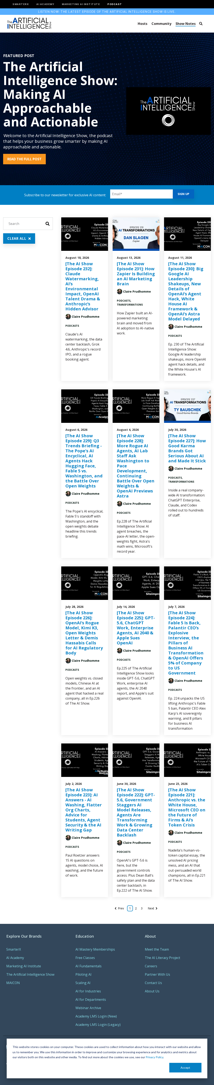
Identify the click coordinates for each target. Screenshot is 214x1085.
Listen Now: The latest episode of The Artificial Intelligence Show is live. (107, 11)
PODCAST (114, 4)
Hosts (142, 23)
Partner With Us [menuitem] (157, 974)
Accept (185, 1067)
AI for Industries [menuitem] (88, 991)
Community (161, 23)
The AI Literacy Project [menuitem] (162, 957)
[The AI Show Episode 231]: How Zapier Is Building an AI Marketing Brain (136, 274)
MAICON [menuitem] (13, 982)
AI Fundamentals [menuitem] (88, 966)
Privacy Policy (154, 1057)
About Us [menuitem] (152, 991)
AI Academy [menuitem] (15, 957)
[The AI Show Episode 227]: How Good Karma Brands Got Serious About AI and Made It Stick (187, 448)
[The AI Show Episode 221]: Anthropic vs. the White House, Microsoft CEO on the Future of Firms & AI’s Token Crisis (186, 807)
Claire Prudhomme (85, 317)
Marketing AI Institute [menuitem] (23, 966)
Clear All (17, 238)
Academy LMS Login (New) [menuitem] (96, 1016)
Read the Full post (24, 159)
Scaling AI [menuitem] (82, 982)
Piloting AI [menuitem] (83, 974)
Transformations (130, 304)
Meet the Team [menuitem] (157, 949)
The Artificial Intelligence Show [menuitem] (30, 974)
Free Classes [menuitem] (85, 957)
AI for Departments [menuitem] (90, 999)
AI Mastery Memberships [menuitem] (95, 949)
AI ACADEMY (45, 4)
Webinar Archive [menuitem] (88, 1008)
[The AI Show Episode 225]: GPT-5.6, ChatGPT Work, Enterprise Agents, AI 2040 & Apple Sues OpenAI (136, 628)
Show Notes (186, 23)
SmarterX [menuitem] (13, 949)
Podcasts (72, 326)
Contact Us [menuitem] (153, 982)
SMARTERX (21, 4)
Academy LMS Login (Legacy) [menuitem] (98, 1024)
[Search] (201, 23)
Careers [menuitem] (151, 966)
